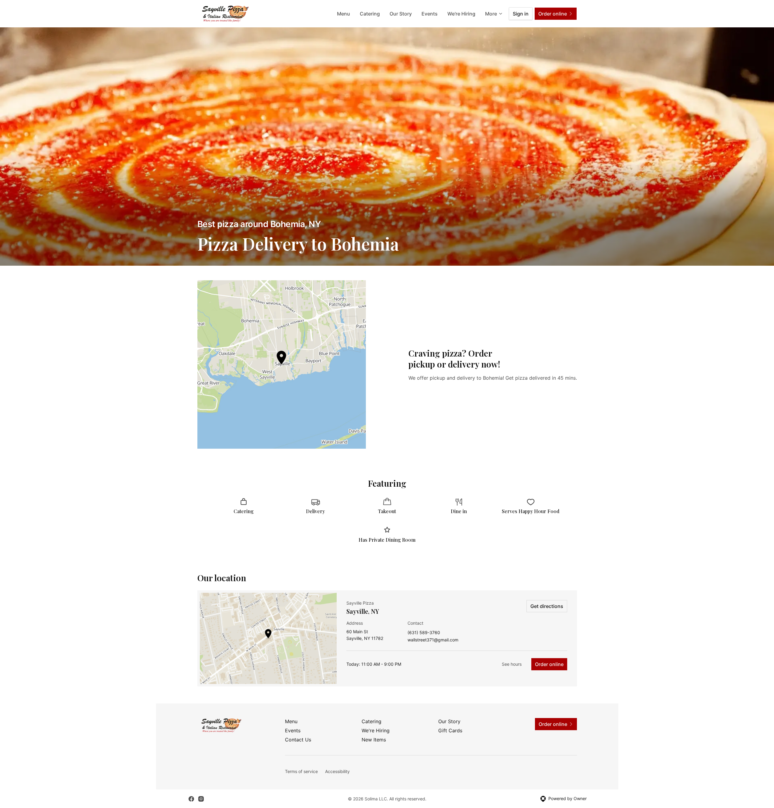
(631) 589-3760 (424, 633)
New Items (374, 740)
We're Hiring (461, 14)
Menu (343, 14)
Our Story (401, 14)
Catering (370, 14)
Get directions (546, 606)
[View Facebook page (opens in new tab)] (191, 799)
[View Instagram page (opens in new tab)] (201, 799)
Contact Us (298, 740)
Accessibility (337, 771)
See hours (512, 664)
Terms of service (301, 771)
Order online (549, 664)
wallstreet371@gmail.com (433, 640)
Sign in (521, 14)
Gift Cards (450, 730)
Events (430, 14)
